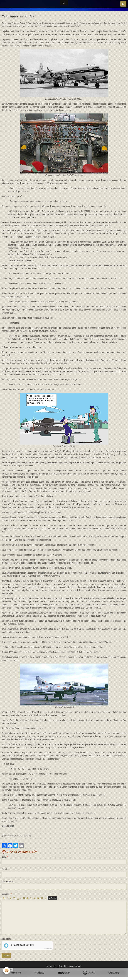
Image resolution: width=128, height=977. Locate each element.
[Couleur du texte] (19, 898)
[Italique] (7, 898)
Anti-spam (6, 939)
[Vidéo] (42, 898)
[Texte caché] (35, 898)
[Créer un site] (14, 972)
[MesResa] (64, 972)
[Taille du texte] (14, 898)
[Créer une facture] (114, 972)
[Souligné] (10, 898)
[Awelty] (89, 972)
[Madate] (39, 972)
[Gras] (3, 898)
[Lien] (31, 898)
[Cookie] (6, 970)
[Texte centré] (27, 898)
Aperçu (53, 898)
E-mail (4, 869)
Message (6, 894)
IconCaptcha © (48, 948)
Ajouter (6, 955)
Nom (4, 857)
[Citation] (24, 898)
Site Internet (7, 881)
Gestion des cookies (72, 966)
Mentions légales (54, 966)
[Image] (38, 898)
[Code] (46, 898)
